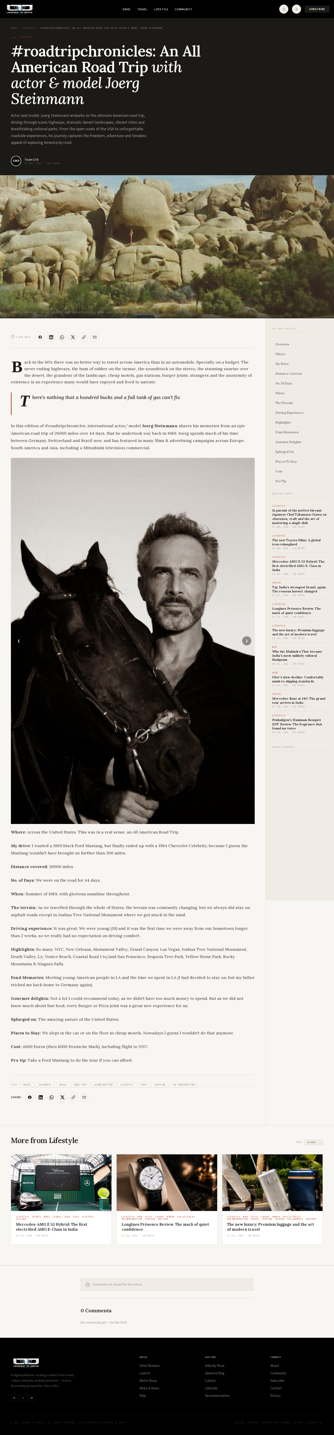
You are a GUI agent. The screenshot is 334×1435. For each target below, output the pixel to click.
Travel (142, 9)
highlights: (283, 422)
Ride (143, 1395)
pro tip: (281, 481)
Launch (145, 1373)
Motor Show (148, 1380)
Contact (276, 1388)
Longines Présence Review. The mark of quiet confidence (296, 610)
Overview (282, 344)
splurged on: (284, 452)
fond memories (287, 432)
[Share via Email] (94, 337)
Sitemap (298, 1422)
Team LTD (32, 159)
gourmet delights (288, 442)
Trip (144, 1085)
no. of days (283, 383)
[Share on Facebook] (40, 337)
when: (279, 393)
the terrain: (284, 403)
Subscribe (317, 9)
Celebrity (45, 1085)
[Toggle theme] (296, 9)
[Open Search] (283, 9)
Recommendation (217, 1395)
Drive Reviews (150, 1365)
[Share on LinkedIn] (51, 337)
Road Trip (80, 1085)
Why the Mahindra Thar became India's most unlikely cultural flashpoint (297, 655)
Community (183, 9)
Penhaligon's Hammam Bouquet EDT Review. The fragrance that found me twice (297, 724)
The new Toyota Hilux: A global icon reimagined (296, 542)
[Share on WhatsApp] (62, 337)
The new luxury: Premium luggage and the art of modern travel (298, 632)
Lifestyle (161, 9)
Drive (126, 9)
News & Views (150, 1388)
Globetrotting (103, 1085)
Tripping (160, 1085)
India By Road (214, 1365)
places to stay (286, 462)
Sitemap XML (315, 1422)
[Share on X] (73, 337)
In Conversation (183, 1085)
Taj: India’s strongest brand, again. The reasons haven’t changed (299, 589)
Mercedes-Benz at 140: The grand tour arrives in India (298, 700)
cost (278, 471)
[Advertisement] (300, 823)
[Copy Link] (84, 337)
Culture (210, 1380)
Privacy (275, 1395)
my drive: (282, 364)
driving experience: (289, 413)
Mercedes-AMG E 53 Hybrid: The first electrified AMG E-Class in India (298, 565)
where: (280, 354)
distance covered (288, 374)
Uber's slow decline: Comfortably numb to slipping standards (298, 679)
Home (14, 28)
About (274, 1365)
